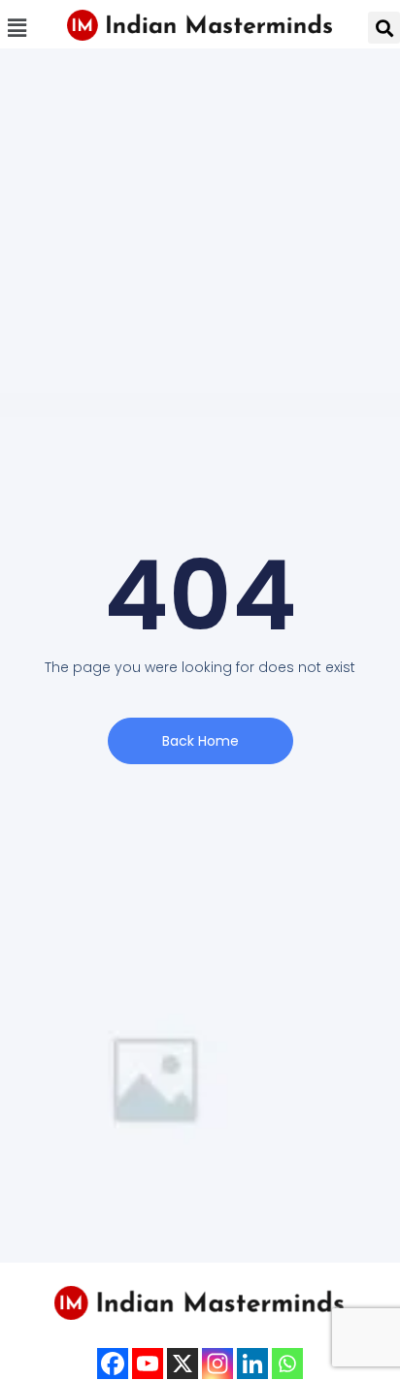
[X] (182, 1363)
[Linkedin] (252, 1363)
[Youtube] (147, 1363)
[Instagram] (217, 1363)
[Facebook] (112, 1363)
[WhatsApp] (287, 1363)
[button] (16, 28)
